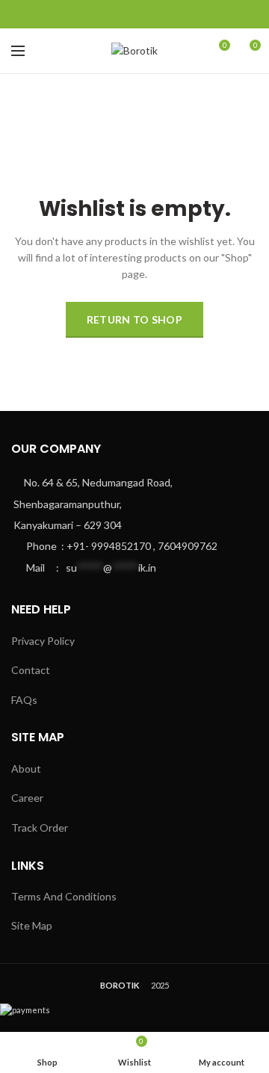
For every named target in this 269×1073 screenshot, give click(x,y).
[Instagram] (143, 14)
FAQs (24, 699)
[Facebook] (108, 14)
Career (27, 797)
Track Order (39, 827)
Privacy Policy (43, 640)
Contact (30, 670)
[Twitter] (125, 14)
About (26, 768)
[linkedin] (160, 14)
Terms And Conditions (64, 896)
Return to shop (134, 319)
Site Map (31, 925)
